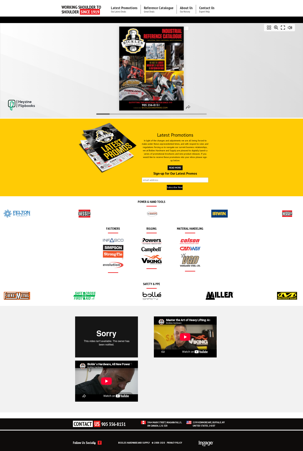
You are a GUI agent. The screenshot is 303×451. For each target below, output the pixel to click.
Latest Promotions (124, 9)
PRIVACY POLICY (174, 442)
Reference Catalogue (158, 9)
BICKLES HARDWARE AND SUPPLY (134, 442)
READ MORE (175, 167)
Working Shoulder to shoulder (81, 9)
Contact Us (206, 9)
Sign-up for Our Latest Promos (175, 174)
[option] (17, 214)
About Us (186, 9)
